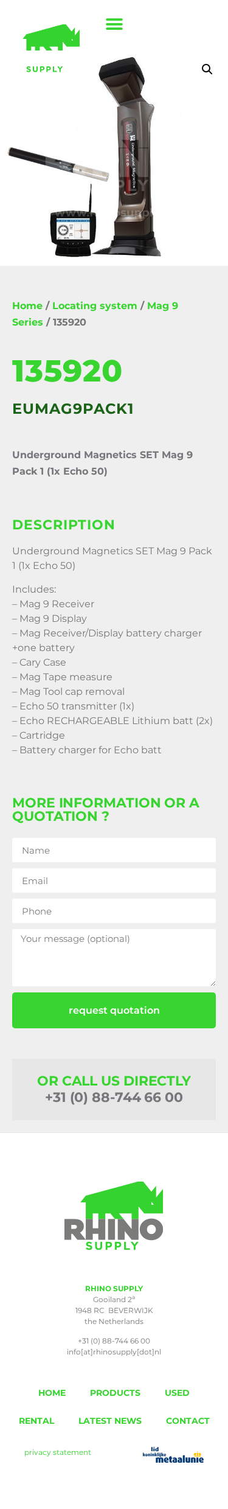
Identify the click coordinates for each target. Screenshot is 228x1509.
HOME (52, 1392)
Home (27, 306)
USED (177, 1392)
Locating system (94, 306)
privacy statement (57, 1452)
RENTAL (36, 1420)
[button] (114, 24)
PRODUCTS (115, 1392)
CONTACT (188, 1420)
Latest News (110, 1420)
